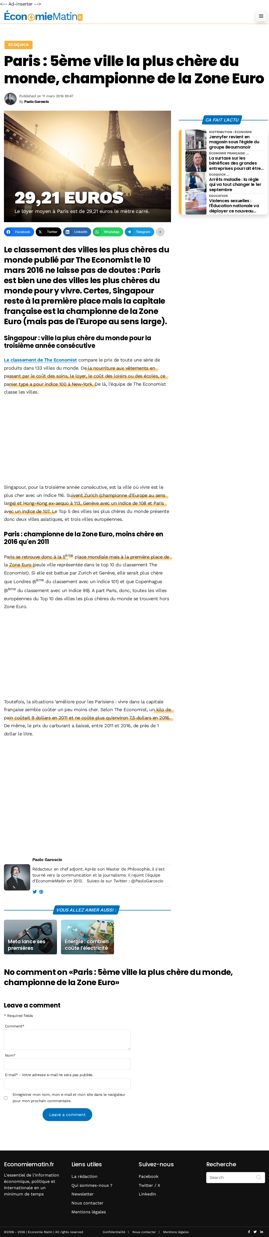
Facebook (148, 1176)
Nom (10, 1055)
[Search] (259, 1177)
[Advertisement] (87, 440)
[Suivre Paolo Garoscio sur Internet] (41, 892)
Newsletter (82, 1194)
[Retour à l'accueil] (124, 15)
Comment (14, 1026)
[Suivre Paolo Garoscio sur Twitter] (34, 892)
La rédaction (84, 1176)
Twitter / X (149, 1185)
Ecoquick (18, 44)
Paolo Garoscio (47, 859)
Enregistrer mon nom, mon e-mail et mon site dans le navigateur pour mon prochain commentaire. (69, 1097)
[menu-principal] (261, 16)
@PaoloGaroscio (147, 880)
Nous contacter (87, 1202)
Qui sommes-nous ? (91, 1185)
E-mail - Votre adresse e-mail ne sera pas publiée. (49, 1075)
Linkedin (147, 1194)
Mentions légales (88, 1211)
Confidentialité (114, 1232)
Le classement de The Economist (40, 360)
